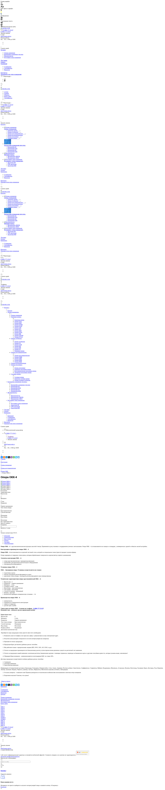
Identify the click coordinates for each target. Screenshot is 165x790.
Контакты (4, 73)
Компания (4, 64)
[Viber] (11, 457)
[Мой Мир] (7, 457)
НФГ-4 (3, 720)
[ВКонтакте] (2, 457)
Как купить (7, 539)
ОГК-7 (3, 713)
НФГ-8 (3, 723)
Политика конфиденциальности (10, 756)
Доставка (4, 60)
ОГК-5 (3, 710)
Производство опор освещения (11, 74)
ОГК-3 (3, 706)
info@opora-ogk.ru (6, 36)
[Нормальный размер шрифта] (2, 4)
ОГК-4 (3, 708)
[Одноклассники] (4, 457)
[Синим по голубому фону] (1, 14)
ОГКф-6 (3, 719)
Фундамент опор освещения (12, 57)
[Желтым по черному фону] (1, 12)
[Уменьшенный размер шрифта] (1, 3)
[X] (9, 457)
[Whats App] (4, 81)
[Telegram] (4, 79)
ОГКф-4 (3, 717)
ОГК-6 (3, 711)
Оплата (3, 62)
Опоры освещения (9, 53)
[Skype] (16, 457)
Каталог (3, 50)
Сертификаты (8, 68)
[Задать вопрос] (1, 529)
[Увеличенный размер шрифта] (2, 7)
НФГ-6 (3, 722)
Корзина (3, 770)
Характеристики (9, 537)
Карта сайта (4, 703)
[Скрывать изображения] (1, 19)
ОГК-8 (3, 714)
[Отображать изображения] (2, 17)
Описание (7, 536)
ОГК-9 (3, 716)
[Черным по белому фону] (1, 10)
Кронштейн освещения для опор (13, 54)
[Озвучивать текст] (2, 23)
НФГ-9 (3, 725)
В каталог (3, 787)
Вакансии (7, 70)
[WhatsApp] (14, 457)
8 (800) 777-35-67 (8, 30)
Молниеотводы (8, 56)
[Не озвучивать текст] (1, 25)
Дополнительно (8, 543)
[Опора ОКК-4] (5, 481)
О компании (7, 66)
